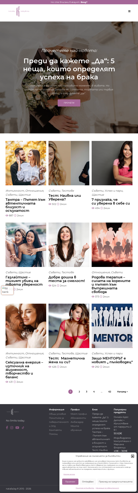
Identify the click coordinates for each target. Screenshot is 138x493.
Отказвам (88, 481)
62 (109, 391)
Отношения (34, 190)
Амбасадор (77, 422)
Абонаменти (78, 418)
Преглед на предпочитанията (115, 481)
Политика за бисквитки (85, 488)
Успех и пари (113, 190)
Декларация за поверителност (107, 488)
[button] (132, 456)
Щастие (24, 194)
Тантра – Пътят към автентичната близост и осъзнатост (101, 439)
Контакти (55, 430)
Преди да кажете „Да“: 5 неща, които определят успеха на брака (101, 421)
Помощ (53, 434)
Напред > (122, 391)
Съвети (11, 194)
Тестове (67, 190)
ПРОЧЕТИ (69, 103)
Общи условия (57, 414)
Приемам (70, 481)
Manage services (69, 474)
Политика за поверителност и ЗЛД (59, 422)
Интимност (15, 190)
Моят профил (79, 414)
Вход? (86, 2)
